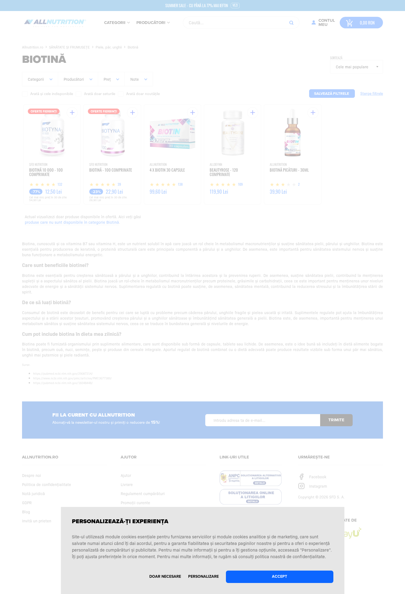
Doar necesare (165, 576)
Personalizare (203, 576)
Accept (279, 576)
